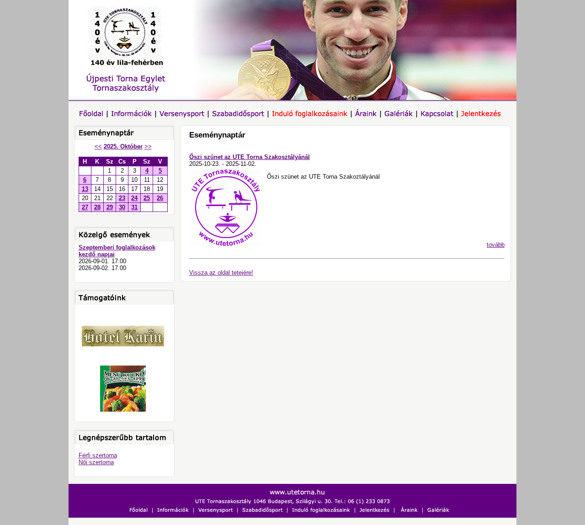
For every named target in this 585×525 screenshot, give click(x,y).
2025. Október (123, 146)
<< (98, 146)
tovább (496, 244)
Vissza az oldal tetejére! (221, 272)
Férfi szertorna (98, 455)
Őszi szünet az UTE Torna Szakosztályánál (249, 157)
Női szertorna (96, 462)
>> (148, 146)
